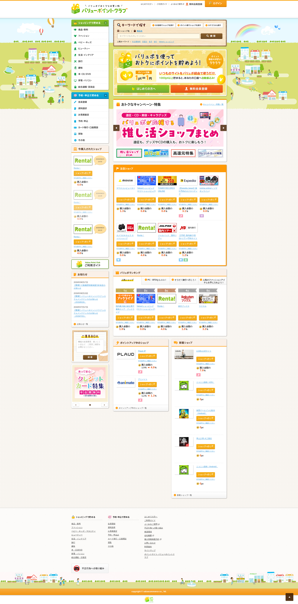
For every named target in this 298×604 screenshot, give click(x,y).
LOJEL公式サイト (203, 351)
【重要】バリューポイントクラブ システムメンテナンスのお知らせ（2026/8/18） (90, 299)
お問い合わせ (150, 543)
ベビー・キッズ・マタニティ (83, 531)
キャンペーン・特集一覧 (213, 104)
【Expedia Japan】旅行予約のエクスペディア (188, 191)
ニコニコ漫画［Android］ (207, 466)
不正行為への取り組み (153, 528)
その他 (110, 546)
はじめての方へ (150, 517)
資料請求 (111, 527)
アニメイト (142, 379)
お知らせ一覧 (82, 324)
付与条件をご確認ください (125, 204)
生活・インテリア (78, 539)
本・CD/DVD (76, 550)
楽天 (150, 42)
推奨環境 (148, 532)
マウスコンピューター (125, 188)
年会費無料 (136, 42)
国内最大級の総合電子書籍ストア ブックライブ (125, 309)
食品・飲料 (76, 524)
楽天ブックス (183, 306)
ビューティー (77, 535)
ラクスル (202, 306)
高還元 (144, 42)
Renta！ (140, 235)
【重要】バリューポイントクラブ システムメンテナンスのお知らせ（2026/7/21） (90, 313)
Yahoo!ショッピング (166, 42)
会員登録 (111, 524)
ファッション (77, 527)
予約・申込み (113, 535)
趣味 (73, 546)
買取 (110, 542)
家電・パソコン (77, 554)
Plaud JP (142, 351)
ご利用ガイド (150, 520)
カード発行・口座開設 (117, 539)
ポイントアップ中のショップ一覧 (133, 408)
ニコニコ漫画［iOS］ (205, 382)
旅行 (155, 42)
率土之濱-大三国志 (204, 438)
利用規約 (148, 547)
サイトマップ (150, 550)
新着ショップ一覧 (184, 495)
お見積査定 (112, 531)
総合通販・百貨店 (78, 557)
